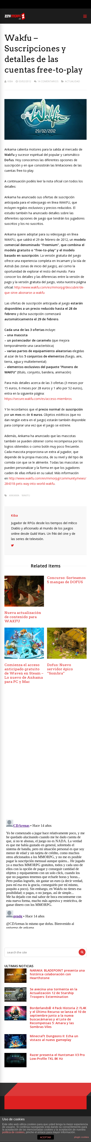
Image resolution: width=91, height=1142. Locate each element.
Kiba (10, 81)
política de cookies (13, 1132)
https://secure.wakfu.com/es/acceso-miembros (38, 399)
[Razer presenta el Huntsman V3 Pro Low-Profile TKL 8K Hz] (15, 1066)
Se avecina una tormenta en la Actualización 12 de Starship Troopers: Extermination (53, 993)
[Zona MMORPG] (14, 19)
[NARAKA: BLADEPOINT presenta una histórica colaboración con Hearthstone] (15, 982)
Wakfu (26, 495)
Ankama (14, 495)
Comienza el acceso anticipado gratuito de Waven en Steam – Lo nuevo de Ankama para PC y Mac (23, 673)
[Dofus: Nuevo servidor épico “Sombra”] (67, 657)
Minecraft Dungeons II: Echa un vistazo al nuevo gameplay (54, 1038)
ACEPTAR (45, 1137)
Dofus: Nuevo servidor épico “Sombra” (60, 669)
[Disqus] (45, 753)
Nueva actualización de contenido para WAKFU (22, 617)
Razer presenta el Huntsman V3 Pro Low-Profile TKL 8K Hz (57, 1057)
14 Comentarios (48, 81)
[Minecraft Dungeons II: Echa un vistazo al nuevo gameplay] (15, 1047)
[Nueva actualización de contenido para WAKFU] (24, 605)
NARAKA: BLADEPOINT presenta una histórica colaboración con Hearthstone (57, 974)
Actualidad (72, 81)
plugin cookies (81, 1137)
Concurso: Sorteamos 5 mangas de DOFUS (66, 580)
